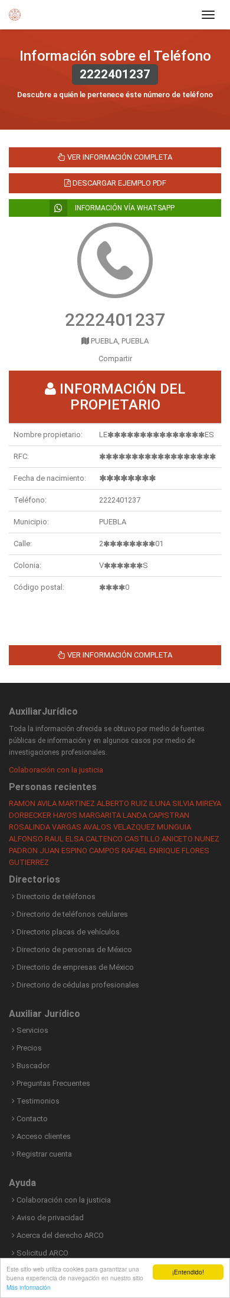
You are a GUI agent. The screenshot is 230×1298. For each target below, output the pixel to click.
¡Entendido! (188, 1271)
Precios (28, 1047)
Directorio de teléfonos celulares (71, 914)
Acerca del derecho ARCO (59, 1235)
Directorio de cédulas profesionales (77, 984)
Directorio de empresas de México (74, 967)
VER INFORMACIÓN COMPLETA (118, 157)
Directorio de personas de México (73, 949)
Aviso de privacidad (49, 1217)
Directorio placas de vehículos (67, 931)
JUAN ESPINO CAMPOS (80, 850)
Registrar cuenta (43, 1154)
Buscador (32, 1065)
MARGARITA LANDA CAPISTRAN (134, 815)
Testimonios (37, 1100)
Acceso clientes (43, 1136)
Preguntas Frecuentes (52, 1083)
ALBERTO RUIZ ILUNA (133, 803)
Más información (28, 1287)
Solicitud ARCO (41, 1253)
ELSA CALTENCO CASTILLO (112, 838)
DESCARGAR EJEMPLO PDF (118, 183)
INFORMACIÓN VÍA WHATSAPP (124, 208)
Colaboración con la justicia (56, 769)
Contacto (31, 1118)
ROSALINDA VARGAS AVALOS (60, 827)
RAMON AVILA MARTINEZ (52, 803)
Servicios (31, 1030)
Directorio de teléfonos (55, 896)
